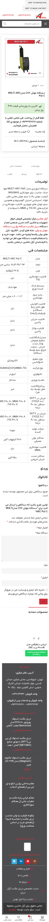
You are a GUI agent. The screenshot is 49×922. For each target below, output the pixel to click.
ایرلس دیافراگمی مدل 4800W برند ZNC (36, 646)
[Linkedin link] (21, 861)
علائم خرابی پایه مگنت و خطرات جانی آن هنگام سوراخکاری (21, 801)
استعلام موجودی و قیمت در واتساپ (36, 653)
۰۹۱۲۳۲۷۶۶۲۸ (17, 704)
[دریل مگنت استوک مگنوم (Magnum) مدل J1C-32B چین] (37, 763)
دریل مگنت (34, 226)
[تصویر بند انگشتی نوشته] (39, 786)
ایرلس (34, 85)
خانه (42, 85)
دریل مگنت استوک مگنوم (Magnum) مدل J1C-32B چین (18, 761)
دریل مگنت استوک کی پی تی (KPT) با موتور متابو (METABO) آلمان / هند (18, 742)
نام (46, 565)
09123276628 (24, 15)
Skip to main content (35, 8)
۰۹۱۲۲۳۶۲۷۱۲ (32, 704)
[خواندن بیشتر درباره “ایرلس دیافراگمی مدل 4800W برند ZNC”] (38, 638)
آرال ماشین (42, 218)
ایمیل (44, 577)
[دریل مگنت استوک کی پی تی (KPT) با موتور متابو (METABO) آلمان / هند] (37, 744)
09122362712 (8, 15)
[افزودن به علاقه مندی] (34, 638)
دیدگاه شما (41, 532)
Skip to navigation (37, 3)
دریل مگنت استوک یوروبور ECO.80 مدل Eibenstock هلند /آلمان (18, 722)
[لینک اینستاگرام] (34, 861)
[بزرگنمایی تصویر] (40, 73)
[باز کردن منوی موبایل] (45, 23)
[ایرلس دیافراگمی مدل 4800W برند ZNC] (36, 631)
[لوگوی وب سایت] (41, 15)
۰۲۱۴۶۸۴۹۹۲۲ (18, 694)
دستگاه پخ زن (19, 226)
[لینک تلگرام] (14, 861)
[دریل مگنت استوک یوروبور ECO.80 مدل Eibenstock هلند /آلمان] (37, 724)
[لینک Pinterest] (28, 861)
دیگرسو (12, 909)
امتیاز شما (42, 528)
